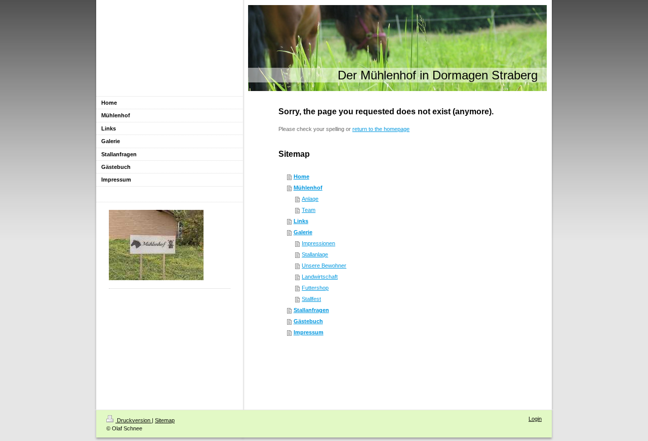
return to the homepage (381, 129)
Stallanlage (315, 254)
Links (301, 221)
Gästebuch (308, 321)
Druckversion (133, 420)
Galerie (303, 232)
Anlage (310, 199)
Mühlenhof (308, 188)
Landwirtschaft (320, 277)
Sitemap (165, 420)
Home (301, 176)
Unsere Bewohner (324, 265)
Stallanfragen (311, 310)
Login (535, 419)
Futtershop (315, 288)
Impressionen (318, 243)
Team (308, 210)
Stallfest (311, 299)
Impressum (308, 332)
